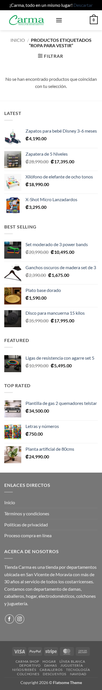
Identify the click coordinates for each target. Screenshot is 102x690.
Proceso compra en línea (28, 535)
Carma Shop (27, 661)
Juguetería (71, 665)
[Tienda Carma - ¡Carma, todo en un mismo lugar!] (27, 20)
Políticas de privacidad (26, 524)
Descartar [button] (83, 5)
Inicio (17, 40)
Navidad (78, 674)
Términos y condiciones (26, 513)
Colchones (28, 674)
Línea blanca (72, 661)
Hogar (49, 661)
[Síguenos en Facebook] (9, 619)
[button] (59, 20)
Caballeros (51, 670)
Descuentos (54, 674)
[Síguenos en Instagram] (19, 619)
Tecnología (78, 670)
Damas (50, 665)
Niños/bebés (24, 670)
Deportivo (30, 665)
